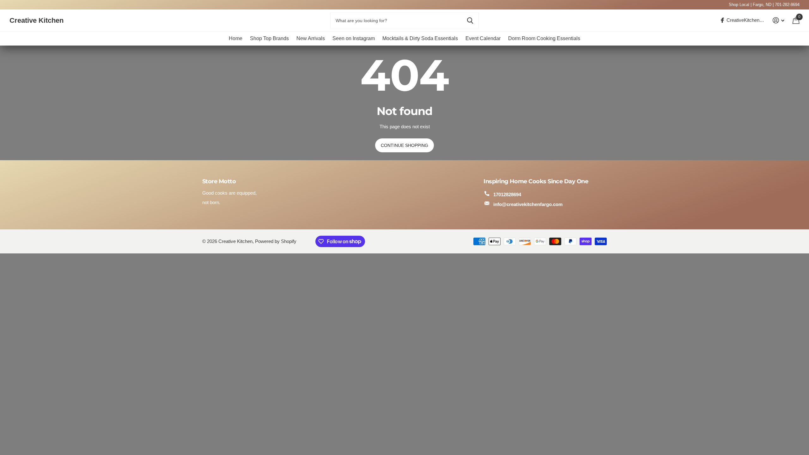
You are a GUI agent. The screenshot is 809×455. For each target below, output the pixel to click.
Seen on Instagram (353, 38)
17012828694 (507, 194)
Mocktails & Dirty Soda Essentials (420, 38)
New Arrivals (310, 38)
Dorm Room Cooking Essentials (544, 38)
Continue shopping (404, 145)
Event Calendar (483, 38)
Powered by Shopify (275, 241)
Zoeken (470, 20)
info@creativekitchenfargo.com (528, 204)
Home (235, 38)
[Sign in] (779, 20)
